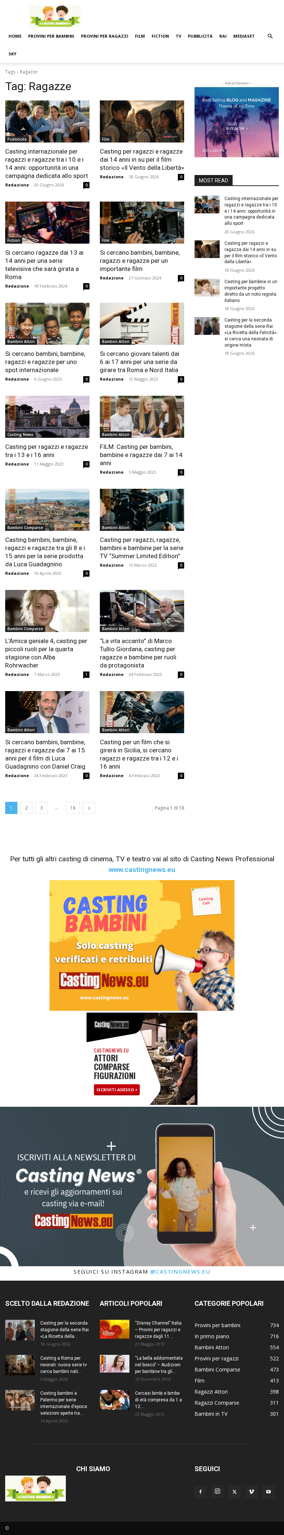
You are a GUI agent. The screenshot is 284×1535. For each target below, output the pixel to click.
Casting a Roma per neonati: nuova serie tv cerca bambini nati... (63, 1365)
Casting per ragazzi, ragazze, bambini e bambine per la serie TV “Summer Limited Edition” (141, 548)
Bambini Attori (21, 341)
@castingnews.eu (180, 1271)
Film (140, 36)
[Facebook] (200, 1492)
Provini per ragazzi (104, 36)
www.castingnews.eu (142, 869)
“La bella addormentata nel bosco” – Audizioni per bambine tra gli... (159, 1365)
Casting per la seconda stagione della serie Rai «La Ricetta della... (64, 1330)
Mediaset (244, 36)
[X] (234, 1492)
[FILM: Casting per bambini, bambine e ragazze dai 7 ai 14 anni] (142, 417)
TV (178, 36)
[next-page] (89, 808)
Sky (12, 53)
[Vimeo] (251, 1492)
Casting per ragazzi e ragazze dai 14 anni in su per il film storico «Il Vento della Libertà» (142, 159)
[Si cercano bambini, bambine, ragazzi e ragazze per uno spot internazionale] (47, 324)
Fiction (160, 36)
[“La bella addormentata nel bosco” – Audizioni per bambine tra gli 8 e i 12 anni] (114, 1364)
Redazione (17, 185)
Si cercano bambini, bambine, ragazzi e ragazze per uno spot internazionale (45, 362)
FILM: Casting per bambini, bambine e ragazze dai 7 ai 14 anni (141, 455)
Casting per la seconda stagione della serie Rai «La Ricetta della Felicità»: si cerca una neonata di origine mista (251, 332)
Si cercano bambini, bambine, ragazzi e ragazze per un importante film (140, 260)
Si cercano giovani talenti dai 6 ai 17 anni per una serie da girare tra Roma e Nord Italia (139, 362)
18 (72, 808)
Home (15, 36)
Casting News (20, 434)
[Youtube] (268, 1492)
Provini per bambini (51, 36)
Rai (223, 36)
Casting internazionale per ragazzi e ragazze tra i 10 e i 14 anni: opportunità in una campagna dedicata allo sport (251, 211)
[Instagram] (217, 1491)
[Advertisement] (191, 16)
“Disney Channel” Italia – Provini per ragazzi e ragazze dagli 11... (158, 1330)
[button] (270, 36)
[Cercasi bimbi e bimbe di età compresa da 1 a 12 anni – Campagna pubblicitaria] (114, 1400)
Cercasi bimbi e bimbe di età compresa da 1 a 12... (158, 1400)
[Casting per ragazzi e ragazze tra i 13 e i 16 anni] (47, 417)
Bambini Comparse (25, 527)
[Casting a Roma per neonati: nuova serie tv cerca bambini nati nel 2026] (20, 1365)
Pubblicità (200, 36)
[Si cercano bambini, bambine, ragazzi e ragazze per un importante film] (142, 223)
